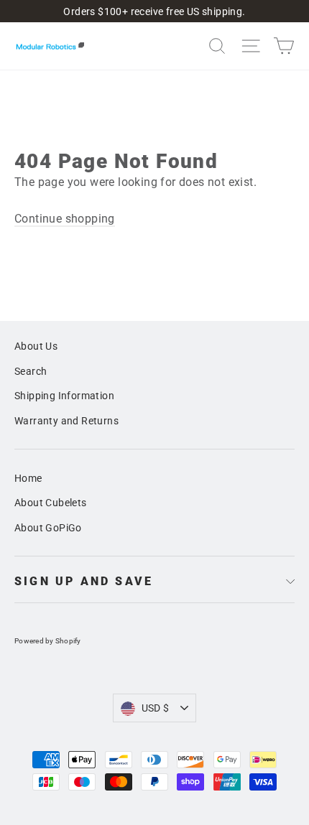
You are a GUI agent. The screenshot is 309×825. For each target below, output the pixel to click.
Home (28, 478)
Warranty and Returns (66, 421)
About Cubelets (50, 502)
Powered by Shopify (47, 641)
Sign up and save (83, 581)
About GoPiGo (48, 527)
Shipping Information (64, 395)
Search (30, 371)
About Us (35, 346)
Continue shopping (64, 218)
